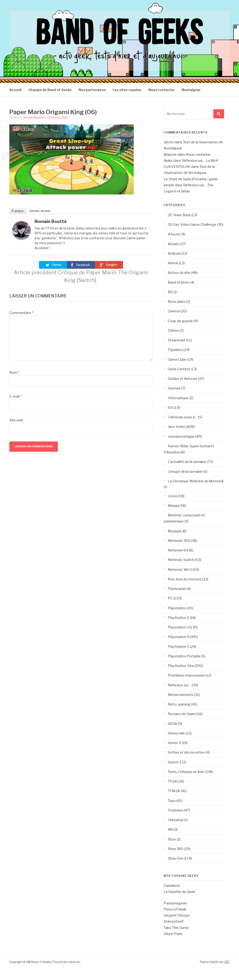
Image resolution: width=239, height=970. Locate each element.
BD (170, 292)
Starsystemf (173, 921)
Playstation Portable (184, 656)
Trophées (175, 810)
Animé (173, 263)
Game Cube (177, 359)
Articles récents (40, 211)
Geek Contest (179, 369)
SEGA (172, 724)
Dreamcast (177, 340)
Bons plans (176, 302)
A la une (174, 234)
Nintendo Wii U (180, 570)
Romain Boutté (33, 117)
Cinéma (174, 311)
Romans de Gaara (182, 714)
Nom (14, 372)
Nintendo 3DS (179, 541)
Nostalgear (191, 90)
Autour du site (179, 273)
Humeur (174, 388)
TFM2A (174, 791)
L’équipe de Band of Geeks (50, 90)
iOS (170, 408)
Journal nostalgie (181, 436)
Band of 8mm (178, 282)
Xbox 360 (175, 849)
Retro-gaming (179, 704)
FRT (227, 962)
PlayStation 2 (178, 618)
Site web (16, 420)
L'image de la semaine (185, 471)
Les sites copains (127, 90)
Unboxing (175, 820)
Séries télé (176, 733)
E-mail (15, 396)
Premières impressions (186, 675)
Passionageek (175, 903)
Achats (173, 244)
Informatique (178, 398)
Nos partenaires (92, 90)
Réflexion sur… (179, 685)
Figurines (175, 350)
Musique (175, 531)
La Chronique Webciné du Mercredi (195, 481)
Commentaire (21, 313)
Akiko (168, 161)
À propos (18, 211)
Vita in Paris (173, 934)
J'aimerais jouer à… (182, 417)
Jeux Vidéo (176, 427)
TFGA (172, 781)
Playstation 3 (178, 627)
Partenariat (177, 589)
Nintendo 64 (178, 550)
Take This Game (176, 928)
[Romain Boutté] (21, 238)
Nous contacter (161, 90)
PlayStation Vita (180, 666)
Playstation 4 (178, 637)
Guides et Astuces (182, 379)
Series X (174, 743)
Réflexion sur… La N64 (200, 161)
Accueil (15, 90)
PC (170, 598)
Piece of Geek (175, 909)
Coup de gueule (180, 321)
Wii (170, 829)
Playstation (177, 608)
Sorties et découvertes (186, 752)
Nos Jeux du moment (184, 579)
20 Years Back (179, 215)
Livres (173, 496)
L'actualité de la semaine (187, 462)
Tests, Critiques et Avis (186, 772)
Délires (173, 330)
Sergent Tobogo (177, 915)
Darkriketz (172, 886)
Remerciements (180, 695)
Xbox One (175, 858)
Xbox (172, 839)
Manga (173, 506)
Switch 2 (174, 762)
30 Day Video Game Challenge (192, 224)
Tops (172, 801)
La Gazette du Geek (179, 892)
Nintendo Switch (181, 560)
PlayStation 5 (178, 647)
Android (174, 253)
